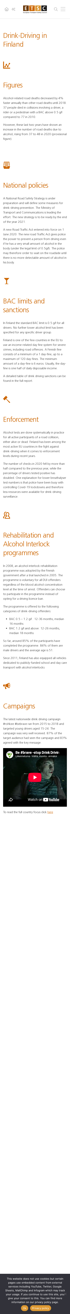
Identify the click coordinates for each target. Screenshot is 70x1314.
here (50, 812)
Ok (24, 1308)
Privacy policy (40, 1308)
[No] (65, 1294)
